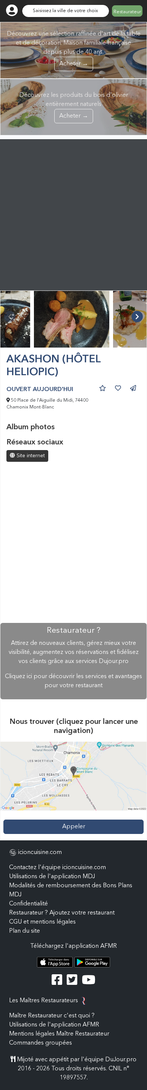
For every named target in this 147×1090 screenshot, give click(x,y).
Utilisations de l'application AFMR (54, 1025)
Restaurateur (127, 12)
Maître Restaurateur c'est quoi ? (52, 1016)
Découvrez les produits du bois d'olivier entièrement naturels (73, 105)
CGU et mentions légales (42, 922)
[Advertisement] (73, 213)
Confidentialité (28, 904)
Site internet (30, 455)
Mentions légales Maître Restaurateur (59, 1034)
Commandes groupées (40, 1043)
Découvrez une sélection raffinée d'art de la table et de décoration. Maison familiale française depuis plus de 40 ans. (74, 49)
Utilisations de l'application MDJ (52, 877)
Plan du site (24, 931)
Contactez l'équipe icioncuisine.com (57, 868)
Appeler (73, 827)
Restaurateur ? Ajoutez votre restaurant (62, 913)
